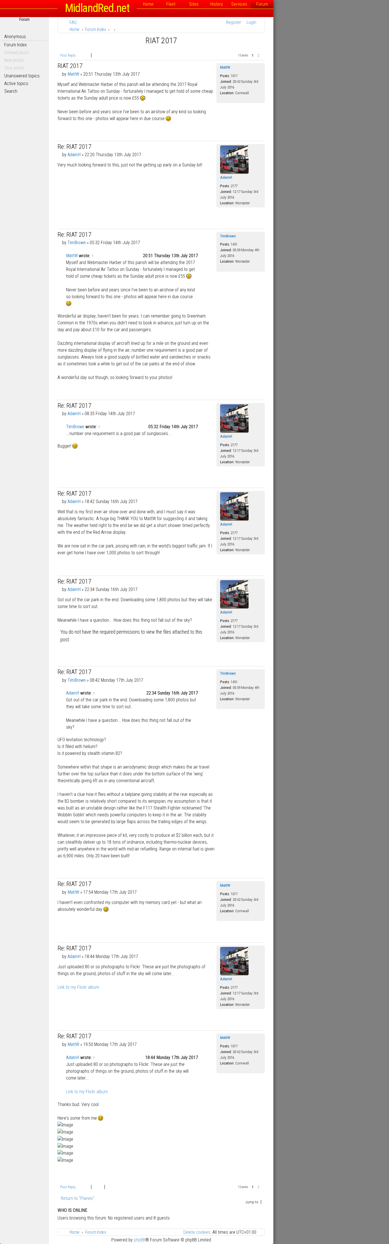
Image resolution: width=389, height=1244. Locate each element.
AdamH (226, 177)
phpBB (139, 1240)
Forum (262, 4)
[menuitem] (71, 22)
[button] (263, 55)
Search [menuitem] (10, 91)
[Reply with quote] (211, 66)
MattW (225, 67)
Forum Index (15, 45)
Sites (193, 4)
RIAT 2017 (161, 40)
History (216, 4)
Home (148, 4)
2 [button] (258, 55)
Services (239, 4)
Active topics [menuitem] (16, 83)
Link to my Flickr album (78, 987)
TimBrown (228, 236)
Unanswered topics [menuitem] (22, 76)
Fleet (170, 4)
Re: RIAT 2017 (74, 146)
